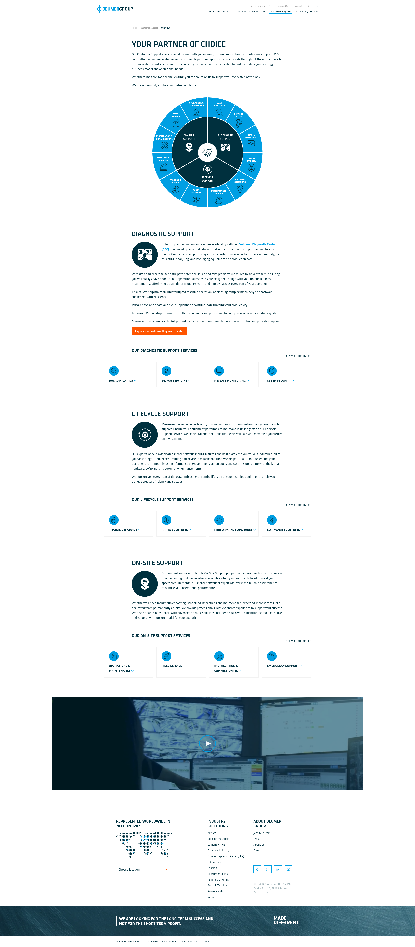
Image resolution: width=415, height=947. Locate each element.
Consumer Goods (218, 874)
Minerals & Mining (218, 879)
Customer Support (149, 27)
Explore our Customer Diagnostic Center (159, 331)
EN (307, 6)
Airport (212, 833)
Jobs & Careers (262, 833)
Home (134, 27)
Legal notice (169, 941)
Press (256, 839)
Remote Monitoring (250, 136)
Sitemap (205, 941)
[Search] (316, 6)
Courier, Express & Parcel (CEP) (226, 856)
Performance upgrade (218, 192)
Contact (258, 850)
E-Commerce (215, 862)
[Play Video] (207, 743)
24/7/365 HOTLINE (238, 115)
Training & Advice (176, 181)
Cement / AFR (216, 844)
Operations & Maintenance (196, 104)
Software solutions (240, 181)
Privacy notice (189, 941)
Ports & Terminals (218, 885)
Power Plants (216, 891)
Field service (176, 115)
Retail (211, 897)
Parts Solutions (196, 191)
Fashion (212, 868)
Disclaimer (152, 941)
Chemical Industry (218, 850)
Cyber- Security (251, 160)
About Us (259, 844)
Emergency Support (163, 159)
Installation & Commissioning (164, 137)
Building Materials (218, 839)
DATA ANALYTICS (219, 104)
